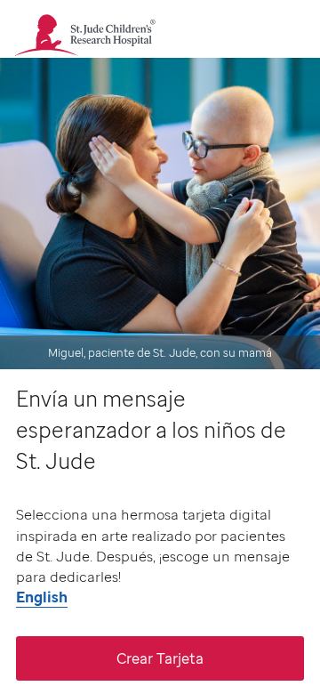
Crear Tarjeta (160, 658)
